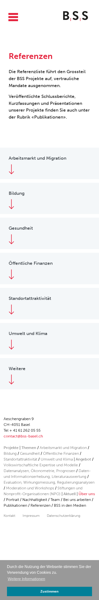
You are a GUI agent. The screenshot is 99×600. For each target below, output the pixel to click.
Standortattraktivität (20, 459)
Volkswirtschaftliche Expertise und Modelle (41, 465)
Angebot (83, 459)
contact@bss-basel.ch (23, 436)
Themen (28, 447)
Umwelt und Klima (57, 459)
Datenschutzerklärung (63, 515)
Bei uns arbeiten (77, 499)
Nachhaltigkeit (34, 499)
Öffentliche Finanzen (61, 453)
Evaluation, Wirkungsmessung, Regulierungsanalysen (49, 482)
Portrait (12, 499)
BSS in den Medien (70, 505)
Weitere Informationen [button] (26, 579)
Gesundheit (30, 453)
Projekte (11, 447)
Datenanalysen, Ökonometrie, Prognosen (39, 470)
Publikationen (15, 505)
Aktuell (69, 494)
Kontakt (9, 515)
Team (55, 499)
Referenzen (40, 505)
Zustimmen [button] (49, 591)
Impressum (31, 515)
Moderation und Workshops (30, 488)
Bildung (10, 453)
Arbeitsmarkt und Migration (63, 447)
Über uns (87, 494)
